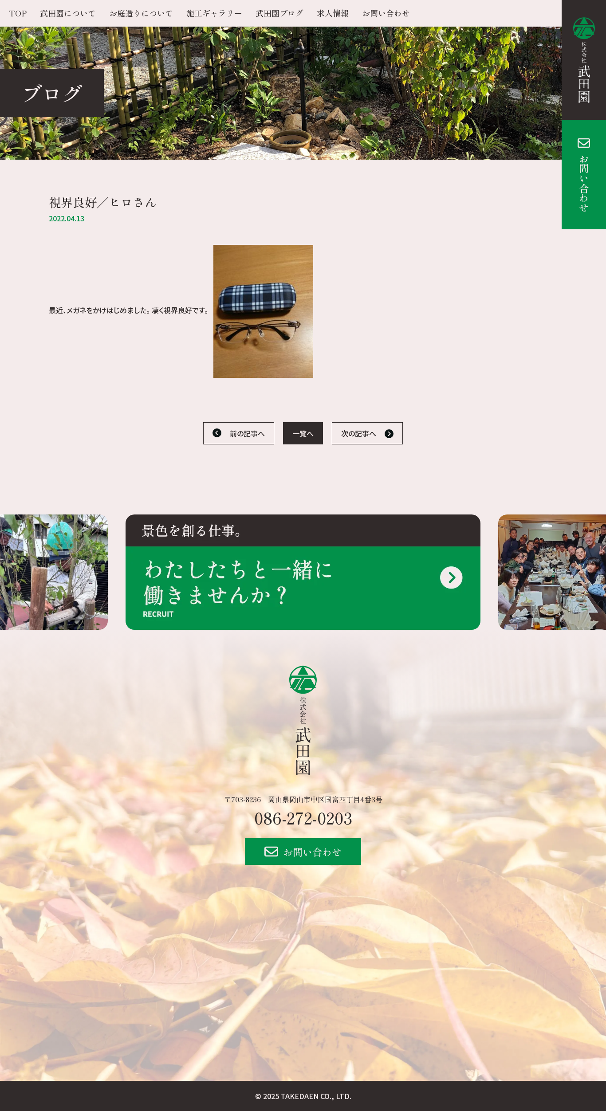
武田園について (68, 13)
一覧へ (303, 433)
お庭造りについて (141, 13)
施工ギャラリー (214, 13)
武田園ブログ (279, 13)
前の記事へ (247, 433)
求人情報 (333, 13)
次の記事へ (358, 433)
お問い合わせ (584, 183)
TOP (18, 13)
